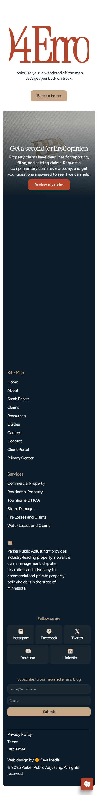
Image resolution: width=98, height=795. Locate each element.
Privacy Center (20, 458)
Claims (13, 407)
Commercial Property (26, 483)
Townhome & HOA (23, 500)
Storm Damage (20, 508)
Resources (16, 415)
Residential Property (25, 491)
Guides (13, 424)
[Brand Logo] (22, 10)
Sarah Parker (18, 398)
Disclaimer (16, 749)
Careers (14, 432)
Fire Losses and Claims (26, 517)
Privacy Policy (19, 734)
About (12, 390)
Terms (12, 741)
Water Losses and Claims (28, 525)
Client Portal (18, 449)
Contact (14, 441)
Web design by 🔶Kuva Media (33, 760)
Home (12, 381)
